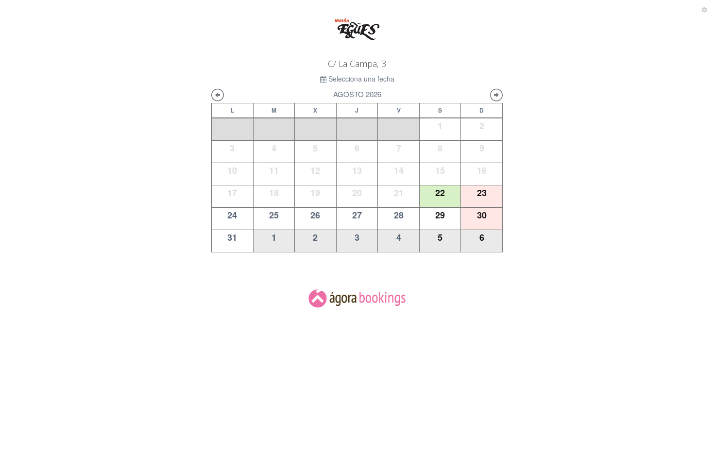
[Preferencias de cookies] (704, 10)
